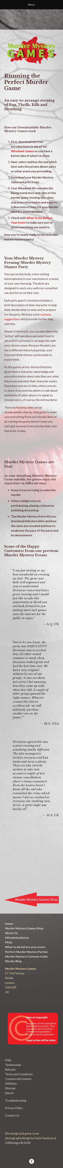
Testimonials (13, 1065)
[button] (11, 443)
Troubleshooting (15, 1100)
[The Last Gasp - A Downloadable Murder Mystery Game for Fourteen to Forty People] (11, 876)
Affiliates (11, 1083)
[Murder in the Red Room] (38, 836)
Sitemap (10, 1088)
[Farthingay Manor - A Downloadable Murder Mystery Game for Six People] (11, 836)
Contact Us (12, 1115)
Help (8, 1060)
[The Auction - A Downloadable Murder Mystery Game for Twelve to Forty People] (38, 856)
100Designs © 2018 (17, 1143)
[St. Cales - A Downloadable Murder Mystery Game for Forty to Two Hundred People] (24, 876)
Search (9, 1093)
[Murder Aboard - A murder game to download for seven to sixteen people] (11, 856)
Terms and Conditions (19, 1074)
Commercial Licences (18, 1079)
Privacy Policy (14, 1108)
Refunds (10, 1069)
